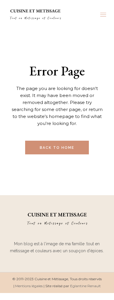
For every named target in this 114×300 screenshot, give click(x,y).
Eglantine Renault (85, 286)
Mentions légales (29, 286)
